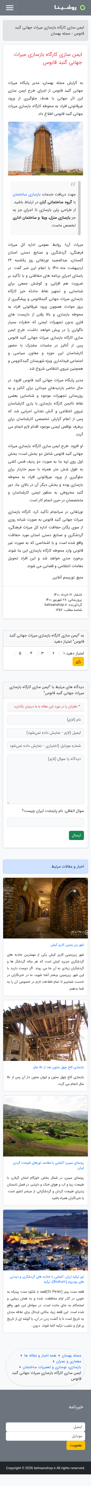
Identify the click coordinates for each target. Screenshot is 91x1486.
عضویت (76, 1445)
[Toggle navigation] (10, 8)
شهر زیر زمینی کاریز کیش (67, 944)
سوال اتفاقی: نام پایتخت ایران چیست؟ (53, 811)
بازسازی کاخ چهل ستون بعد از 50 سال (58, 1067)
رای (78, 661)
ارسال (76, 835)
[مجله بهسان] (70, 8)
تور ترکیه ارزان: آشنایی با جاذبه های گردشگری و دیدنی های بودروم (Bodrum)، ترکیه (47, 1279)
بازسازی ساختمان (27, 194)
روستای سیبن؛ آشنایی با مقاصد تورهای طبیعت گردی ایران (48, 1165)
